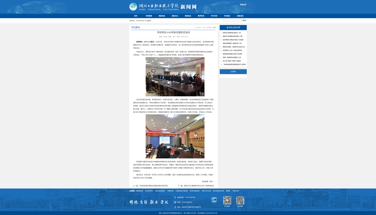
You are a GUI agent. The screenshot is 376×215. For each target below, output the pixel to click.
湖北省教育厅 (149, 191)
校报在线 (240, 16)
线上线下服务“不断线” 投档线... (232, 61)
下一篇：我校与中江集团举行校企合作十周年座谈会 (196, 186)
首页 (135, 16)
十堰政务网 (170, 191)
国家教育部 (139, 191)
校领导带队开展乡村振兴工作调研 (233, 40)
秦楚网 (228, 191)
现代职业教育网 (194, 191)
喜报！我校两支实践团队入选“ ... (233, 57)
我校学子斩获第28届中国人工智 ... (233, 36)
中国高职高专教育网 (182, 191)
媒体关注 (175, 16)
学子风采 (214, 16)
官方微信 (227, 206)
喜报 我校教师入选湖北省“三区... (233, 43)
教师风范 (201, 16)
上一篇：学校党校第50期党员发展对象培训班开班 (150, 186)
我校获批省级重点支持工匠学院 (232, 54)
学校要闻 (149, 16)
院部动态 (162, 16)
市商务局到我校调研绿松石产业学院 (235, 64)
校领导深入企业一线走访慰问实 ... (233, 50)
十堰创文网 (235, 191)
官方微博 (240, 206)
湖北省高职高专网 (218, 191)
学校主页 (243, 4)
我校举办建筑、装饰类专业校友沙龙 (234, 47)
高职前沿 (188, 16)
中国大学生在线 (206, 191)
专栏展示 (227, 16)
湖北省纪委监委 (160, 191)
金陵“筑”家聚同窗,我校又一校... (232, 33)
